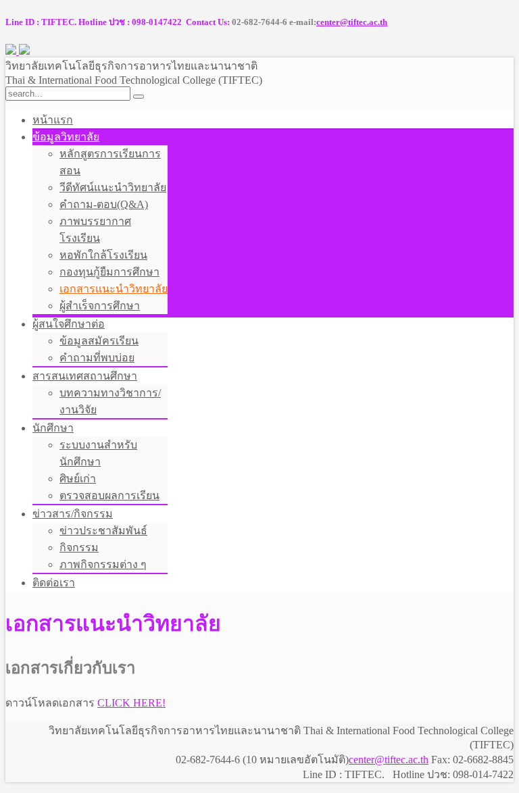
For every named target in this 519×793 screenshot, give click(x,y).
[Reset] (138, 97)
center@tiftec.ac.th (351, 22)
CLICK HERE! (131, 703)
